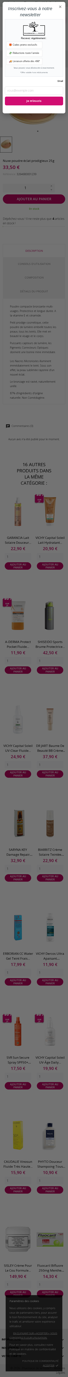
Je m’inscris (34, 101)
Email (60, 81)
